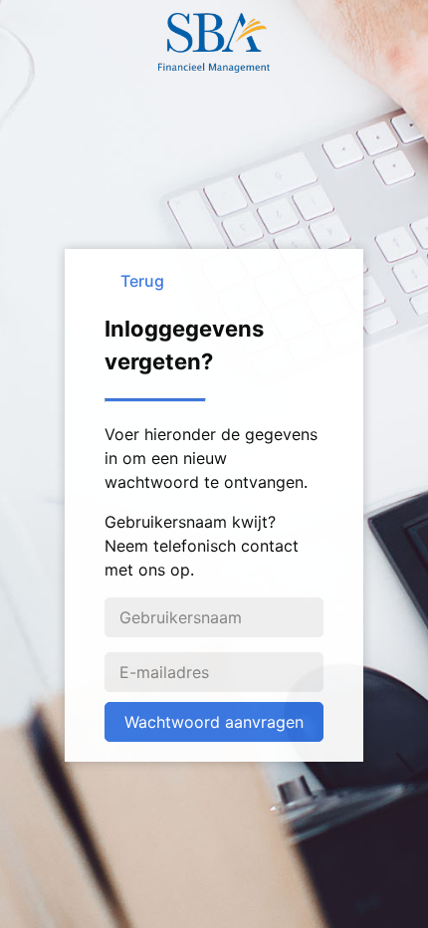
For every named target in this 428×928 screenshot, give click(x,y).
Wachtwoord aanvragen (214, 722)
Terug (142, 281)
